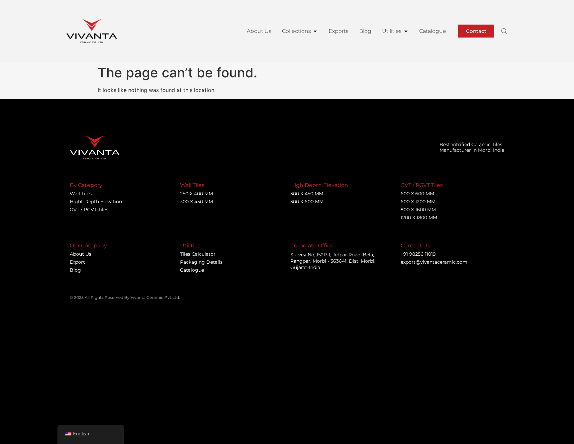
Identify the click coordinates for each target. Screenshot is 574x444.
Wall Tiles (81, 194)
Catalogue (192, 270)
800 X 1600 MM (418, 210)
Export (77, 262)
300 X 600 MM (307, 202)
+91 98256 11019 (418, 254)
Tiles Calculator (198, 254)
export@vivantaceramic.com (434, 262)
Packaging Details (201, 262)
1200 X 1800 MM (419, 218)
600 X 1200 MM (418, 202)
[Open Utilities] (406, 31)
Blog (75, 270)
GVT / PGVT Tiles (89, 210)
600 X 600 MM (417, 194)
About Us (80, 254)
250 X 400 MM (196, 194)
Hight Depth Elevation (96, 202)
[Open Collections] (315, 31)
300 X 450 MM (196, 202)
